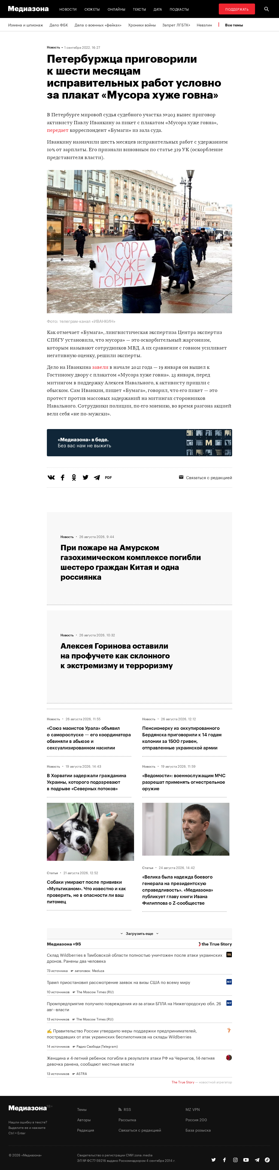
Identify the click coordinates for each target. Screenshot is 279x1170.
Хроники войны (142, 25)
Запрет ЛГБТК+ (176, 25)
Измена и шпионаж (25, 25)
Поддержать (236, 8)
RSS (126, 1109)
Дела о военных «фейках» (98, 25)
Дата (158, 8)
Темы (82, 1109)
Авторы (84, 1119)
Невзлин (204, 25)
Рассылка (127, 1119)
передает (58, 130)
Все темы (234, 25)
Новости (68, 8)
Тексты (139, 8)
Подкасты (179, 8)
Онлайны (117, 8)
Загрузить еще (139, 933)
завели (100, 367)
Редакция (85, 1130)
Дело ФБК (59, 25)
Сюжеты (92, 8)
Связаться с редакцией (140, 1130)
